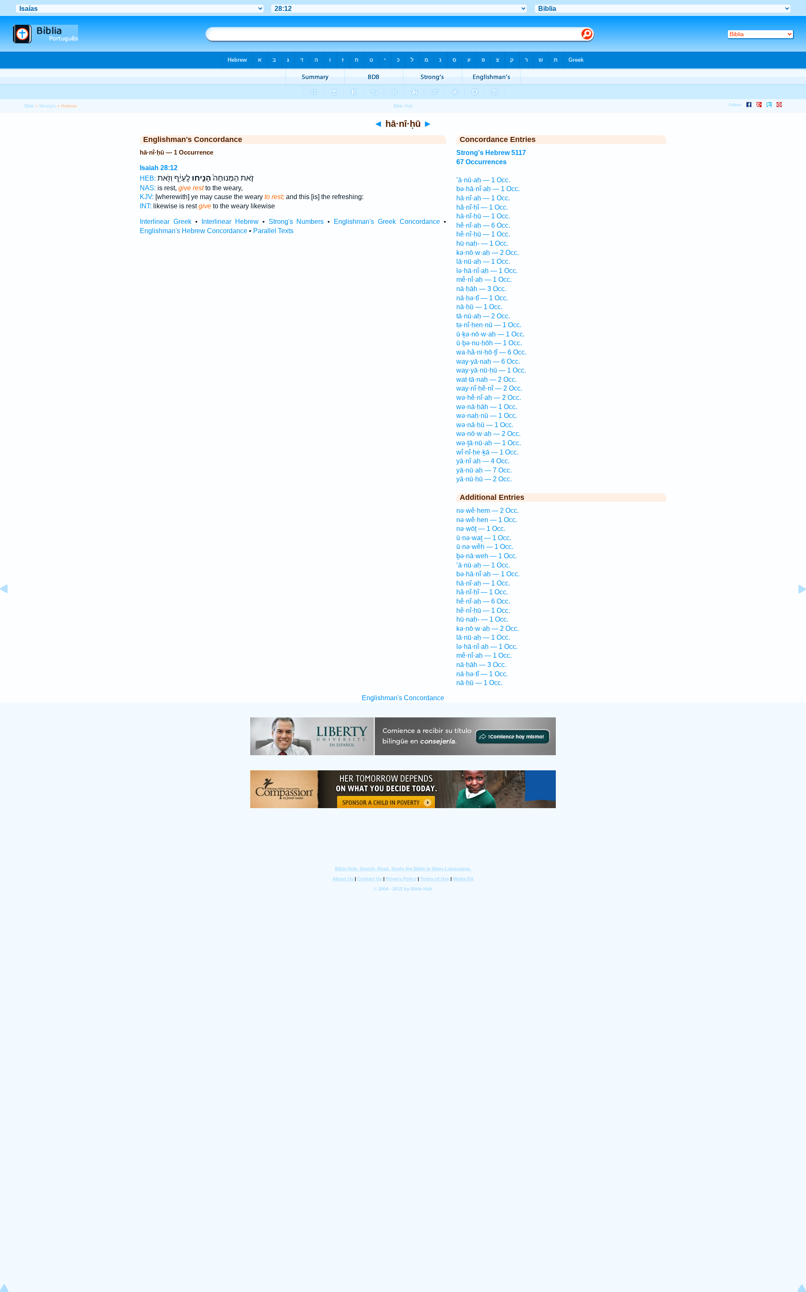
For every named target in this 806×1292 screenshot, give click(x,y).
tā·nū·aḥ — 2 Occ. (483, 316)
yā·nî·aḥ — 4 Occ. (483, 461)
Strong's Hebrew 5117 (491, 152)
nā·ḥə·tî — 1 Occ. (482, 298)
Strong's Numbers (296, 221)
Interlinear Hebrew (230, 221)
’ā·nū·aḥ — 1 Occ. (483, 180)
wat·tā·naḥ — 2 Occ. (486, 379)
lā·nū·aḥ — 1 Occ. (483, 261)
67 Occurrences (481, 161)
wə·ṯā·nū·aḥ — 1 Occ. (488, 442)
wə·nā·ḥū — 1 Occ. (484, 424)
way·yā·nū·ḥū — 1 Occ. (491, 370)
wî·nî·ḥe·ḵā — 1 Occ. (487, 452)
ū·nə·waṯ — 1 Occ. (483, 537)
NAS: (148, 188)
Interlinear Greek (165, 221)
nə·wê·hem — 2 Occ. (487, 510)
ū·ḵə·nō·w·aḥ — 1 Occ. (490, 334)
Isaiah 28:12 (159, 167)
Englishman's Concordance (403, 697)
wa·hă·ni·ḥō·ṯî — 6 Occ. (491, 352)
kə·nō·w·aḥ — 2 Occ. (487, 252)
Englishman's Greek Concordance (387, 221)
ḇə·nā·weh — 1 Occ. (486, 555)
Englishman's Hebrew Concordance (193, 230)
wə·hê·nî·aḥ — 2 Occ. (488, 397)
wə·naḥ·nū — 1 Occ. (486, 415)
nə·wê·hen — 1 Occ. (486, 519)
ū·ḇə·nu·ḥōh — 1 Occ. (489, 343)
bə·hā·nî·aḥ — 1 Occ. (488, 188)
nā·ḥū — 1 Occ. (479, 306)
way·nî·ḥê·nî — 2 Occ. (489, 388)
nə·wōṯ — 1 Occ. (480, 528)
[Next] (795, 608)
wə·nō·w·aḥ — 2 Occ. (488, 433)
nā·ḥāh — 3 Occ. (481, 288)
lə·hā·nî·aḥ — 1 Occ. (487, 270)
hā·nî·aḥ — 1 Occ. (483, 198)
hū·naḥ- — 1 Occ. (482, 243)
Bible (29, 105)
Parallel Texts (273, 230)
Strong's (47, 105)
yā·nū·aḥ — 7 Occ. (484, 470)
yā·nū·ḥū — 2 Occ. (484, 479)
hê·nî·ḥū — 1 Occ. (483, 234)
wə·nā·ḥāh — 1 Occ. (486, 406)
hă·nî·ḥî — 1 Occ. (482, 207)
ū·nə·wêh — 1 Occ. (484, 546)
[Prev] (10, 608)
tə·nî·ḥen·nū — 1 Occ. (488, 324)
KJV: (147, 196)
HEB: (148, 178)
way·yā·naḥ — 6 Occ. (488, 361)
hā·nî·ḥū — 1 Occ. (483, 216)
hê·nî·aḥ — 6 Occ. (483, 225)
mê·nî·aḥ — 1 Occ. (484, 279)
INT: (146, 206)
